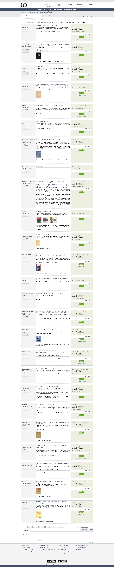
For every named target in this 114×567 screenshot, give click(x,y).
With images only (38, 19)
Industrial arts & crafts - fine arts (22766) (31, 16)
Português (55, 564)
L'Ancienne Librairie (76, 211)
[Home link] (31, 5)
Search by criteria (48, 6)
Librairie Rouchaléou (76, 105)
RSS (87, 16)
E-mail (92, 16)
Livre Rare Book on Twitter (82, 545)
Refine (90, 19)
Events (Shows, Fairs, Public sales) (30, 551)
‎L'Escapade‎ (39, 166)
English (46, 564)
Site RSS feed (80, 549)
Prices (42, 551)
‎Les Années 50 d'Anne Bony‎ (43, 211)
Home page (40, 9)
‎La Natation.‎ (39, 66)
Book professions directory (70, 9)
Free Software (44, 554)
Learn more (69, 565)
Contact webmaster (63, 549)
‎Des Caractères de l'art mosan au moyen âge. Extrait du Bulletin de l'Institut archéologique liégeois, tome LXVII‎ (51, 311)
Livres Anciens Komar (76, 84)
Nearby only (45, 19)
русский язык (65, 564)
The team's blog (62, 547)
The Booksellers (58, 9)
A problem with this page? (64, 551)
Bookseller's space (89, 0)
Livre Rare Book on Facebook (83, 547)
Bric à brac (43, 553)
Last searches (25, 530)
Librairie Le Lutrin (75, 278)
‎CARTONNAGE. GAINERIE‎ (42, 121)
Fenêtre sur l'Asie (75, 166)
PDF (83, 16)
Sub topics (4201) (48, 16)
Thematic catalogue (32, 12)
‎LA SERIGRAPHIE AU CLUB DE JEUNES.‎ (46, 351)
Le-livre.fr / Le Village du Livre (78, 44)
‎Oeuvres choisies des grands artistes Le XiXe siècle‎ (49, 481)
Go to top (90, 542)
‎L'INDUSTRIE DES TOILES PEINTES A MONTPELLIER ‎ (49, 105)
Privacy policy (62, 553)
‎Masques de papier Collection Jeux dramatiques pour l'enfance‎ (53, 329)
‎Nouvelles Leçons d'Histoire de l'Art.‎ (45, 404)
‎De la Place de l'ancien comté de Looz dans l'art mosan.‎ (51, 293)
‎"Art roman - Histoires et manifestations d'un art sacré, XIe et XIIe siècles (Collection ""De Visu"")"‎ (52, 45)
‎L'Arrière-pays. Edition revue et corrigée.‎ (47, 25)
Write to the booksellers (77, 0)
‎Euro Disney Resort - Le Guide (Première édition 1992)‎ (50, 254)
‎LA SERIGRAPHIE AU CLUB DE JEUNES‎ (46, 368)
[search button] (59, 5)
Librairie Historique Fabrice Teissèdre (79, 181)
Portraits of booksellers (28, 549)
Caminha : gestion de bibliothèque (48, 549)
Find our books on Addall (28, 554)
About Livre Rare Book (64, 545)
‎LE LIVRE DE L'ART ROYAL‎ (42, 234)
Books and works (48, 9)
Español (50, 564)
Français (60, 564)
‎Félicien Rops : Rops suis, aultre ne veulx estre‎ (48, 139)
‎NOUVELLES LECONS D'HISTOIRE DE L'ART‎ (47, 386)
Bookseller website (45, 547)
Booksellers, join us (45, 545)
